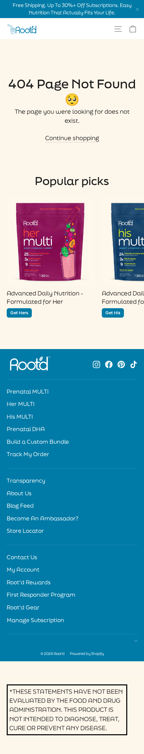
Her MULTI (20, 404)
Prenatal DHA (26, 429)
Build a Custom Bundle (38, 441)
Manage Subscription (35, 620)
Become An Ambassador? (42, 518)
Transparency (26, 480)
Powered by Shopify (87, 653)
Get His (112, 313)
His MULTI (20, 416)
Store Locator (25, 530)
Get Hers (19, 313)
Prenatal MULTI (28, 391)
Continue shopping (72, 138)
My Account (23, 569)
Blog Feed (20, 505)
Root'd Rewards (29, 582)
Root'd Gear (23, 607)
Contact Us (22, 557)
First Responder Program (41, 594)
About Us (19, 493)
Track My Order (28, 454)
